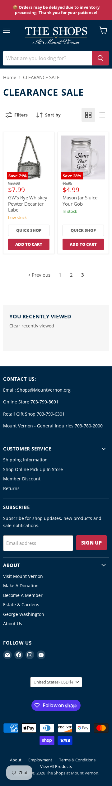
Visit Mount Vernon (23, 576)
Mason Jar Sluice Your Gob (80, 200)
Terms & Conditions (77, 760)
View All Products (56, 766)
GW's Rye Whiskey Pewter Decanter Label (27, 203)
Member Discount (21, 479)
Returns (11, 488)
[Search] (100, 58)
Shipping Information (25, 460)
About (15, 760)
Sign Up (91, 542)
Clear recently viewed (31, 325)
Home (9, 77)
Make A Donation (21, 585)
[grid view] (88, 115)
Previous (40, 275)
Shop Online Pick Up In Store (33, 469)
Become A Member (23, 595)
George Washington (23, 614)
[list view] (102, 115)
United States (53, 682)
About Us (12, 623)
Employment (40, 760)
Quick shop (28, 230)
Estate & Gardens (21, 604)
